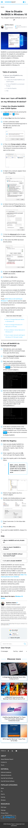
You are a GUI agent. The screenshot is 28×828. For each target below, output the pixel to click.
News (2, 788)
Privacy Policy (4, 813)
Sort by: (15, 651)
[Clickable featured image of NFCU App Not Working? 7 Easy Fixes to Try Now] (14, 730)
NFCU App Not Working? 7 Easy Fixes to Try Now (14, 740)
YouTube (16, 751)
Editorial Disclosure (6, 775)
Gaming (3, 797)
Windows (3, 800)
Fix (1, 791)
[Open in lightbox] (15, 136)
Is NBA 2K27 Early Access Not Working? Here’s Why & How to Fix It (14, 698)
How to (2, 7)
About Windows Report (7, 759)
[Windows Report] (10, 2)
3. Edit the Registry (11, 88)
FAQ (7, 91)
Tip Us (2, 765)
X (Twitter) (12, 751)
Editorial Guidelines (6, 772)
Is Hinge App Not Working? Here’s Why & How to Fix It (14, 678)
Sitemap (3, 810)
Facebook (8, 751)
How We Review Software (7, 781)
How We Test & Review (7, 778)
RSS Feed (3, 807)
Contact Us (4, 762)
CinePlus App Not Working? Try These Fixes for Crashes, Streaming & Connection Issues (14, 719)
